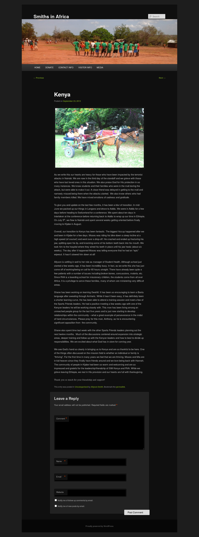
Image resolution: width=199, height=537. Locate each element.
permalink (120, 386)
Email (61, 476)
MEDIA (100, 67)
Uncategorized (81, 386)
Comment (61, 418)
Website (60, 492)
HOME (37, 67)
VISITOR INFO (85, 67)
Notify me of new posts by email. (71, 506)
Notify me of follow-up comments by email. (75, 500)
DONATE (49, 67)
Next (162, 77)
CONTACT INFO (65, 67)
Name (61, 461)
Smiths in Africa (51, 16)
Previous (39, 77)
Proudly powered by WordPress (99, 526)
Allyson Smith (97, 386)
